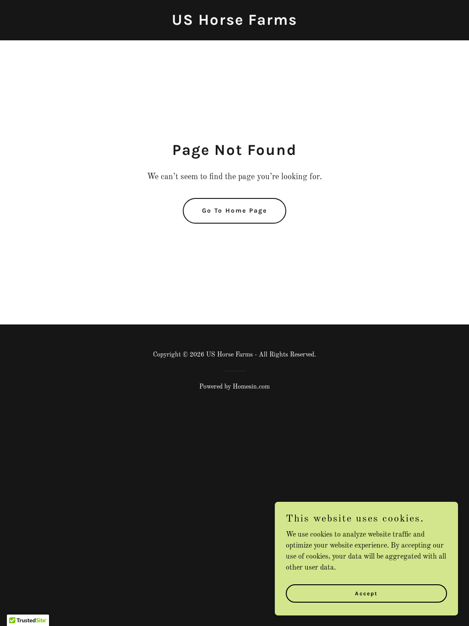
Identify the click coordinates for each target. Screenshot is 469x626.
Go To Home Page (234, 210)
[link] (234, 23)
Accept (366, 593)
